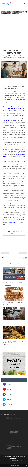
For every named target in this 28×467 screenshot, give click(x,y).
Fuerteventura (10, 462)
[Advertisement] (14, 29)
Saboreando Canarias (13, 56)
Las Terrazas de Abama (14, 108)
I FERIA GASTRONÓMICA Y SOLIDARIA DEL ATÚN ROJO (13, 283)
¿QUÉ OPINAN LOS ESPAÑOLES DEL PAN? (13, 303)
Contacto (16, 463)
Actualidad (7, 57)
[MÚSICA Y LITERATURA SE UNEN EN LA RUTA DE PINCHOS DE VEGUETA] (14, 332)
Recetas (11, 463)
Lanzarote (21, 460)
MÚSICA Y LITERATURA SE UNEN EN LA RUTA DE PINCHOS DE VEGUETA (13, 342)
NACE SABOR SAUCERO (8, 322)
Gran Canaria (15, 460)
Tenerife (19, 57)
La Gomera (17, 462)
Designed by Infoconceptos (10, 456)
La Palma (23, 462)
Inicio (4, 460)
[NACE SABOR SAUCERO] (14, 313)
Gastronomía (13, 57)
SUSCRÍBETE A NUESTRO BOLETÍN (14, 232)
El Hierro (4, 462)
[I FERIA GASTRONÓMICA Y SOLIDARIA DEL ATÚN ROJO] (14, 273)
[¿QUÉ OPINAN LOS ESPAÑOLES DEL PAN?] (14, 294)
